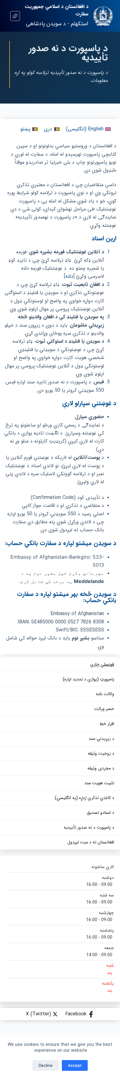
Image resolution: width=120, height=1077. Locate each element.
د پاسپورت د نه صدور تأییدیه (89, 827)
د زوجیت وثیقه (101, 753)
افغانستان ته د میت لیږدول (90, 842)
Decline (45, 1065)
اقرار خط (106, 724)
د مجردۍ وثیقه (100, 768)
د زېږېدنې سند (101, 738)
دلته (69, 276)
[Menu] (15, 16)
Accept (75, 1065)
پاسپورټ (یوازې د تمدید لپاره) (88, 679)
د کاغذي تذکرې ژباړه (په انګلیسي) (84, 798)
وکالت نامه (105, 694)
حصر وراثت (104, 709)
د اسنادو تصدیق (100, 812)
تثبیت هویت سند (99, 783)
